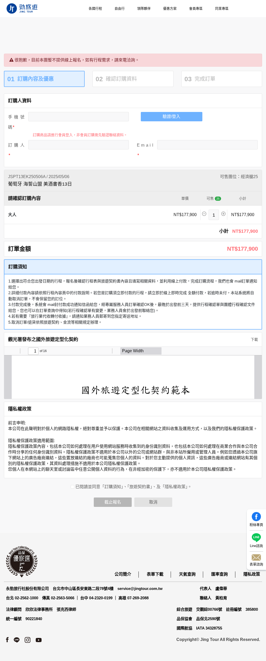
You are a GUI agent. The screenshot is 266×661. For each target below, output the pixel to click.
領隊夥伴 (144, 8)
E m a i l (145, 145)
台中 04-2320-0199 (96, 598)
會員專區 (196, 8)
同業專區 (222, 8)
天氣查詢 (187, 574)
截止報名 (112, 502)
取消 (153, 502)
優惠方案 (170, 8)
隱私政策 (251, 574)
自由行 (120, 8)
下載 (254, 339)
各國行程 (95, 8)
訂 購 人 (16, 145)
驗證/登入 (171, 116)
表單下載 (155, 574)
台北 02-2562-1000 (22, 598)
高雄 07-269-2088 (133, 598)
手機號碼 (16, 122)
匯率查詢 (219, 574)
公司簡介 (123, 574)
